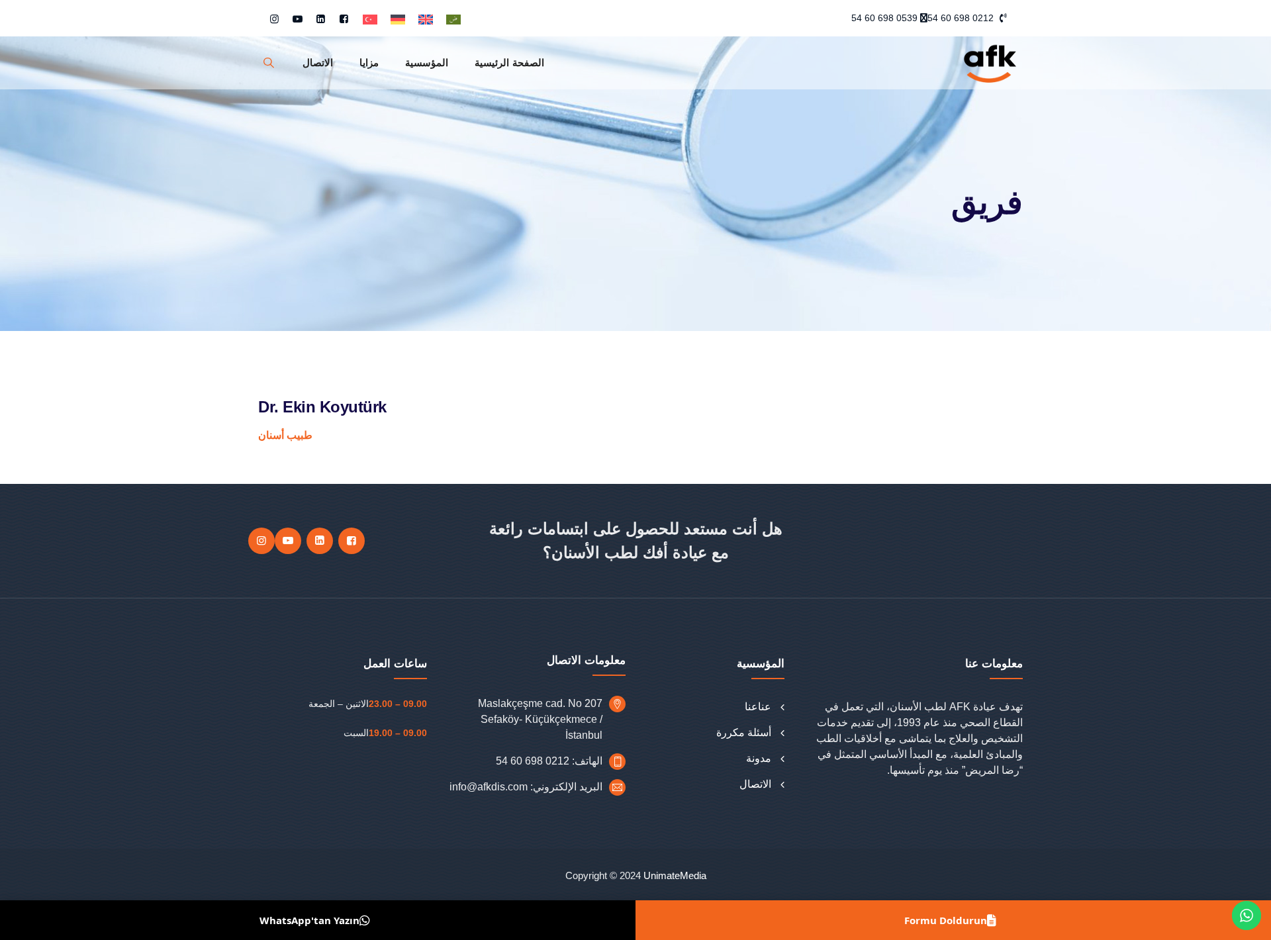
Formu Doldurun (945, 920)
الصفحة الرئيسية (509, 62)
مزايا (369, 62)
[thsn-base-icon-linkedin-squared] (320, 19)
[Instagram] (261, 541)
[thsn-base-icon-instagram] (274, 19)
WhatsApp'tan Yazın (309, 920)
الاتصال (318, 62)
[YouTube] (288, 541)
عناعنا (758, 706)
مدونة (758, 758)
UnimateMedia (674, 875)
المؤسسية (426, 62)
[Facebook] (351, 541)
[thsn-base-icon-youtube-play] (297, 19)
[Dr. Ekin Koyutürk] (268, 62)
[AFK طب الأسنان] (990, 62)
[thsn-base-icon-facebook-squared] (343, 19)
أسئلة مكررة (743, 732)
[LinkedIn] (319, 541)
